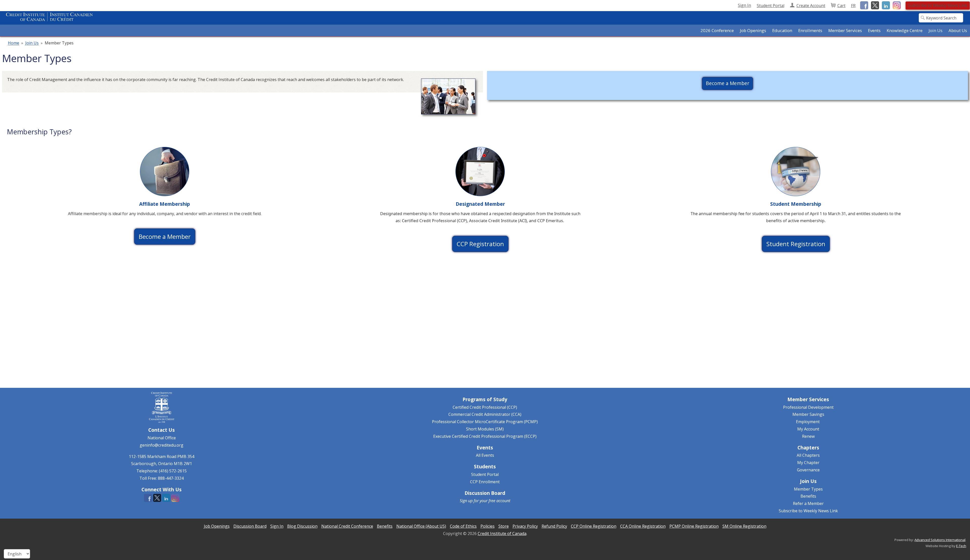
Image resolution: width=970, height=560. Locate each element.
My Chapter (808, 462)
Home (13, 43)
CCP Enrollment (485, 482)
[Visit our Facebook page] (863, 5)
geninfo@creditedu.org (161, 445)
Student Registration (795, 244)
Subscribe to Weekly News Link (937, 5)
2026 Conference (717, 30)
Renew (808, 436)
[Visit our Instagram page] (896, 5)
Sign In (744, 5)
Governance (808, 470)
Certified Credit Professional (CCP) (485, 407)
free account (499, 500)
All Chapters (808, 455)
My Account (808, 429)
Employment (808, 421)
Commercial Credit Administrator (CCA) (484, 414)
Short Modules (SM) (485, 429)
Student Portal (485, 474)
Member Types (808, 489)
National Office (162, 438)
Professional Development (808, 407)
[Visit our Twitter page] (874, 5)
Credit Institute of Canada (502, 533)
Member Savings (808, 414)
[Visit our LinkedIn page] (885, 5)
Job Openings (753, 30)
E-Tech (961, 546)
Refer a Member (808, 503)
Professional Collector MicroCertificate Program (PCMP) (485, 421)
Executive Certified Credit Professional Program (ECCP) (485, 436)
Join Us (32, 43)
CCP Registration (480, 244)
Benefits (808, 496)
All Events (485, 455)
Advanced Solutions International (939, 540)
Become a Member (727, 83)
